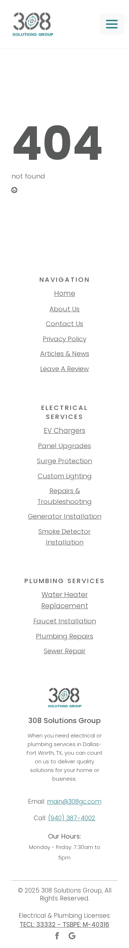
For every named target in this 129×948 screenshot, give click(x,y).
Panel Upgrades (64, 445)
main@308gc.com (74, 801)
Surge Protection (64, 460)
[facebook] (57, 935)
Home (64, 293)
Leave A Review (64, 368)
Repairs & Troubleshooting (64, 496)
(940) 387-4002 (71, 818)
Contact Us (64, 323)
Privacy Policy (64, 338)
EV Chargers (64, 430)
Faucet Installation (64, 621)
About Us (64, 308)
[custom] (72, 935)
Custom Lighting (65, 475)
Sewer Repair (65, 650)
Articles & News (64, 353)
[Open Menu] (111, 24)
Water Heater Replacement (64, 600)
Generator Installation (64, 516)
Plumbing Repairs (64, 636)
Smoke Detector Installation (64, 537)
